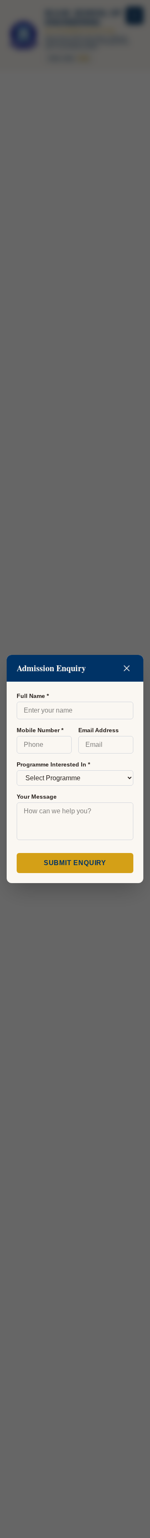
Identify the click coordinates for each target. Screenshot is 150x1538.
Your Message (37, 796)
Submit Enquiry (75, 862)
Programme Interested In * (53, 764)
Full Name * (33, 696)
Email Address (98, 730)
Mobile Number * (40, 730)
